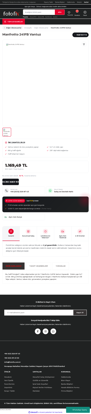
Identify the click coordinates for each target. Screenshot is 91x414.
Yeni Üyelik (8, 380)
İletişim (79, 2)
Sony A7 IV (33, 17)
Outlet (86, 2)
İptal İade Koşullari (40, 384)
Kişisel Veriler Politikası (42, 387)
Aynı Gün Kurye (15, 217)
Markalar (36, 391)
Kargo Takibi (9, 391)
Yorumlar (61, 266)
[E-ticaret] (45, 412)
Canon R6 (41, 17)
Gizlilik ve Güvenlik (40, 380)
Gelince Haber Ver (10, 182)
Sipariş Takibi (48, 2)
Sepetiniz (8, 387)
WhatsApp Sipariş (79, 410)
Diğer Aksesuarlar (13, 28)
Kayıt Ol (80, 312)
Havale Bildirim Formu (70, 387)
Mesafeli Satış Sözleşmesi (43, 377)
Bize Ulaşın (65, 380)
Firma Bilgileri (67, 391)
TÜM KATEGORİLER (15, 22)
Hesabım (8, 377)
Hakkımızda (71, 2)
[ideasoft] (33, 412)
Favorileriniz (9, 384)
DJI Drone (48, 17)
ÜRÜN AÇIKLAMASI (13, 266)
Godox (55, 17)
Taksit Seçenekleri (38, 266)
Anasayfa (28, 28)
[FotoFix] (11, 13)
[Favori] (84, 44)
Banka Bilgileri (60, 2)
